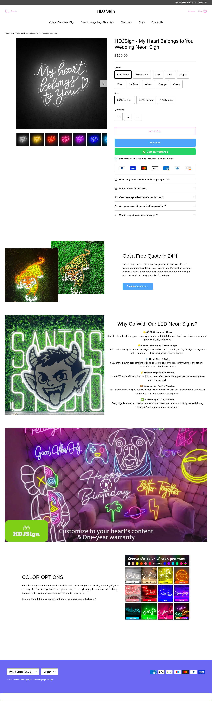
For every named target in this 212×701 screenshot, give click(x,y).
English (201, 2)
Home (7, 33)
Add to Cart (155, 131)
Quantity (119, 109)
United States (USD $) (184, 2)
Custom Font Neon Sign (61, 22)
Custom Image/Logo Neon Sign (97, 22)
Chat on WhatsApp (157, 151)
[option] (61, 83)
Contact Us (157, 22)
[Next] (103, 83)
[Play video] (106, 484)
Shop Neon (126, 22)
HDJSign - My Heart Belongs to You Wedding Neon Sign (34, 33)
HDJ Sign (49, 680)
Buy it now (155, 142)
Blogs (142, 22)
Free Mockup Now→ (137, 286)
